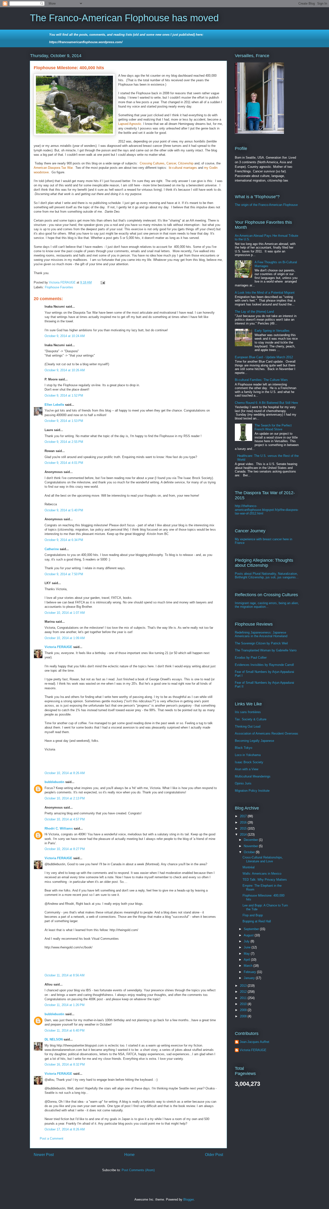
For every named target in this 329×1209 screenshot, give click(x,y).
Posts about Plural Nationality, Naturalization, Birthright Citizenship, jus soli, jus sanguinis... (267, 575)
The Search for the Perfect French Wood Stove (273, 427)
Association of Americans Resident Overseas (266, 733)
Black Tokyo (243, 748)
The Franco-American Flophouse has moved (124, 18)
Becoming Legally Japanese (254, 741)
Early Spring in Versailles (272, 330)
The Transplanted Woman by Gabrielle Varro (265, 650)
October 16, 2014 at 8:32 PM (65, 1064)
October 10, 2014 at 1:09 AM (65, 638)
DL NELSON (54, 1039)
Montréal (249, 867)
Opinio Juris (243, 783)
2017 (244, 816)
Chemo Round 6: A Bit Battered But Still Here (266, 403)
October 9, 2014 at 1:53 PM (64, 421)
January (250, 978)
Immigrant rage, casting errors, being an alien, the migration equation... (267, 605)
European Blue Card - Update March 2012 (264, 357)
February (250, 972)
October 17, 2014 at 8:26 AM (65, 1129)
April (247, 959)
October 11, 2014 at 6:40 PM (65, 1030)
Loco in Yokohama (248, 755)
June (247, 947)
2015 (244, 828)
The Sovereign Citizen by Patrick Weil (261, 643)
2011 (244, 998)
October (250, 852)
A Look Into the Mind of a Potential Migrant (265, 292)
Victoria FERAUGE (58, 647)
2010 (244, 1004)
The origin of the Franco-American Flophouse (266, 205)
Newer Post (44, 1155)
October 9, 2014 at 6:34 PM (64, 540)
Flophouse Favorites (59, 287)
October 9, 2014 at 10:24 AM (65, 336)
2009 (244, 1010)
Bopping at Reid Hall (257, 921)
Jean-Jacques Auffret (254, 1042)
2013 (244, 985)
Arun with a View (246, 769)
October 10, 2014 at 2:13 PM (65, 798)
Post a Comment (51, 1138)
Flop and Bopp (253, 915)
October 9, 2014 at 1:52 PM (64, 395)
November (251, 846)
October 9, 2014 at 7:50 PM (64, 574)
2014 (244, 834)
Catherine (52, 549)
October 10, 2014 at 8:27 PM (65, 849)
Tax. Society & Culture (250, 719)
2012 (244, 991)
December (251, 840)
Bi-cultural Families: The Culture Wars (261, 380)
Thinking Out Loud (247, 726)
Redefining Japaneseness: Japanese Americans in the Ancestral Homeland (261, 634)
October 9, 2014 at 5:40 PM (64, 510)
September (252, 929)
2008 (244, 1016)
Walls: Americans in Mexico (262, 873)
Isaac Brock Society (249, 762)
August (249, 935)
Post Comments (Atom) (138, 1170)
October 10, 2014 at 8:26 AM (65, 773)
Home (129, 1155)
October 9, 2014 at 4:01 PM (64, 463)
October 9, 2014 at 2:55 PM (64, 442)
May (247, 953)
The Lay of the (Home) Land (254, 311)
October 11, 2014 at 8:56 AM (65, 975)
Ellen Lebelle (54, 404)
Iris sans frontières (248, 712)
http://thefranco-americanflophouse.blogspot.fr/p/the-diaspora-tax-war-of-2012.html (266, 509)
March (248, 965)
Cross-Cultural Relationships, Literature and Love (263, 859)
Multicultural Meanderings (252, 776)
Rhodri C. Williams (59, 828)
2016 (244, 822)
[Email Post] (102, 282)
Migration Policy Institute (252, 790)
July (247, 941)
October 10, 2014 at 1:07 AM (65, 613)
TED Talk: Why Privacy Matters (265, 879)
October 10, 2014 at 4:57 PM (65, 819)
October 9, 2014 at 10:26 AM (65, 370)
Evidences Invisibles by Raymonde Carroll (264, 665)
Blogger (188, 1199)
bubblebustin (54, 782)
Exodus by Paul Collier (251, 657)
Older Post (214, 1155)
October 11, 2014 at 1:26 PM (65, 1005)
